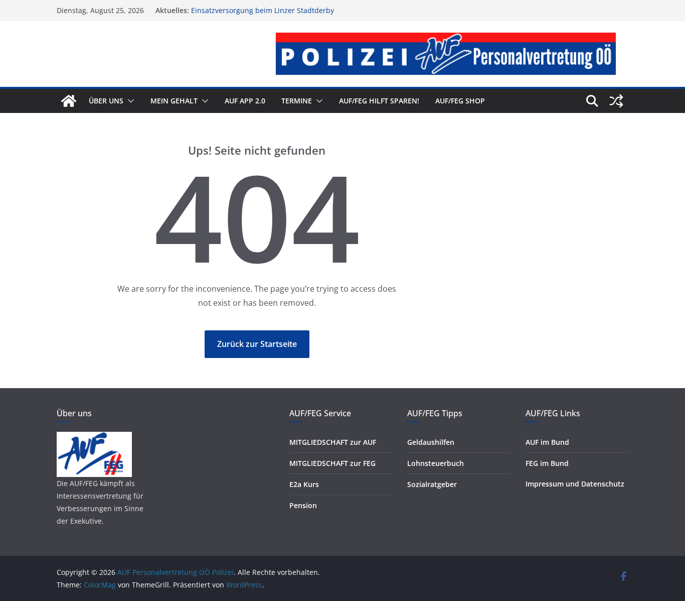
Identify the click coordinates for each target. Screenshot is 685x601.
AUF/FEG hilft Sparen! (379, 100)
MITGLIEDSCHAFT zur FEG (332, 463)
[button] (128, 101)
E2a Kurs (304, 484)
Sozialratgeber (432, 484)
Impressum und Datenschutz (575, 484)
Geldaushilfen (430, 442)
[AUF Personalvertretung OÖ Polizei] (69, 101)
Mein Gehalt (174, 100)
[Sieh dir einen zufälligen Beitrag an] (616, 101)
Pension (303, 505)
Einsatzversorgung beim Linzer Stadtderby (262, 12)
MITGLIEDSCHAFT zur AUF (332, 442)
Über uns (106, 100)
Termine (296, 100)
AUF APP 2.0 (245, 100)
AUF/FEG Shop (460, 100)
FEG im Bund (547, 463)
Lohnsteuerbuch (435, 463)
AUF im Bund (547, 442)
